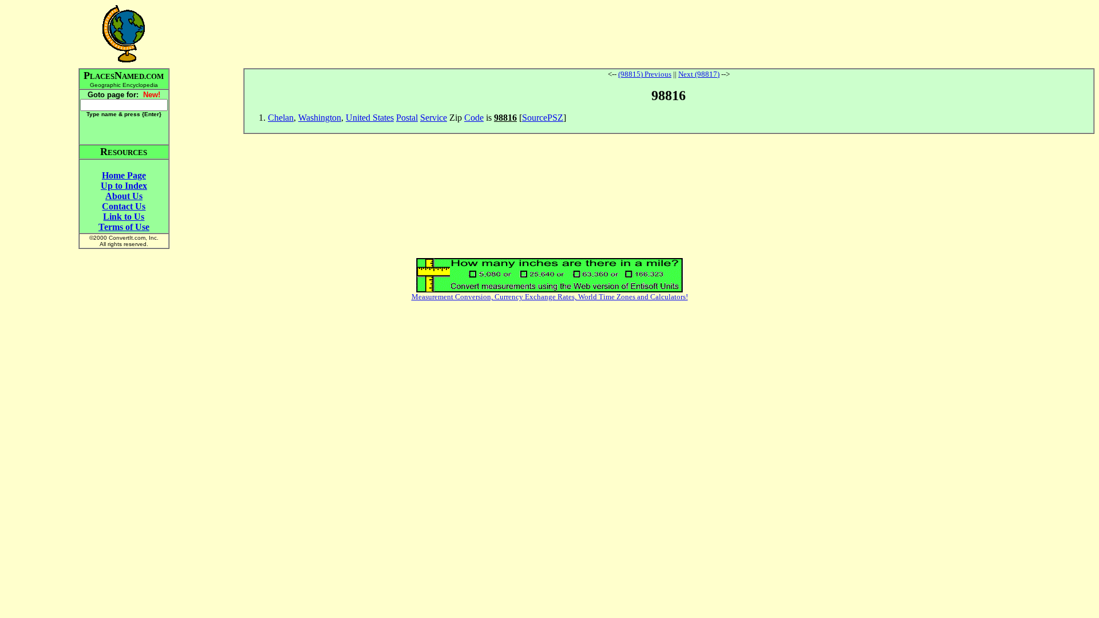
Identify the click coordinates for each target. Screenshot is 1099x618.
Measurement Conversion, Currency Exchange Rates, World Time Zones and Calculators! (550, 296)
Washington (319, 117)
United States (370, 117)
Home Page (124, 175)
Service (433, 117)
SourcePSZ (542, 117)
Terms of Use (123, 227)
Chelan (281, 117)
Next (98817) (699, 74)
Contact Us (123, 206)
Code (474, 117)
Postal (407, 117)
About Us (124, 196)
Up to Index (124, 186)
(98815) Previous (644, 74)
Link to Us (123, 216)
